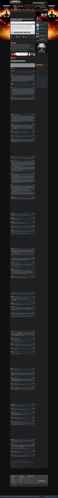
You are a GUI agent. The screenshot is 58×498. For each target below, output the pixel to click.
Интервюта (29, 477)
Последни (13, 477)
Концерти (19, 9)
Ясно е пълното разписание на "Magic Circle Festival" (19, 50)
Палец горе (20, 36)
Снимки (23, 9)
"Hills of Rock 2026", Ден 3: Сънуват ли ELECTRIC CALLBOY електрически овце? (43, 39)
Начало (12, 9)
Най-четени (13, 478)
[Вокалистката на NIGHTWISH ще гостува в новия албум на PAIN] (33, 22)
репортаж (28, 27)
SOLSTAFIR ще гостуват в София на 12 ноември (42, 28)
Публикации (28, 9)
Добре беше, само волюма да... (40, 66)
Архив (12, 479)
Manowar (29, 32)
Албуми (32, 9)
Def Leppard (25, 32)
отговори (20, 83)
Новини (15, 9)
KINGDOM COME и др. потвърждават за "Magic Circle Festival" (20, 44)
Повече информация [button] (36, 496)
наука (45, 0)
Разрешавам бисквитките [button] (52, 496)
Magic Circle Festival (16, 32)
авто (47, 0)
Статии (28, 478)
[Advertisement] (22, 14)
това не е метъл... (38, 71)
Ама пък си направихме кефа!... (40, 68)
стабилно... (37, 73)
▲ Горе (34, 458)
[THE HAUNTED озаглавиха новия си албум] (32, 22)
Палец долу (26, 36)
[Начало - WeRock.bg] (15, 3)
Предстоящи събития (22, 477)
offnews (36, 0)
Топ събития (20, 478)
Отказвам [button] (46, 496)
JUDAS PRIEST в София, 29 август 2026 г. (42, 25)
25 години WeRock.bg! (42, 31)
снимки (31, 27)
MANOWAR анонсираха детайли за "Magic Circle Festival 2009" (20, 45)
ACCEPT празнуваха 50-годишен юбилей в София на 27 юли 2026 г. (43, 36)
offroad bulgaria (40, 0)
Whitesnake (21, 32)
